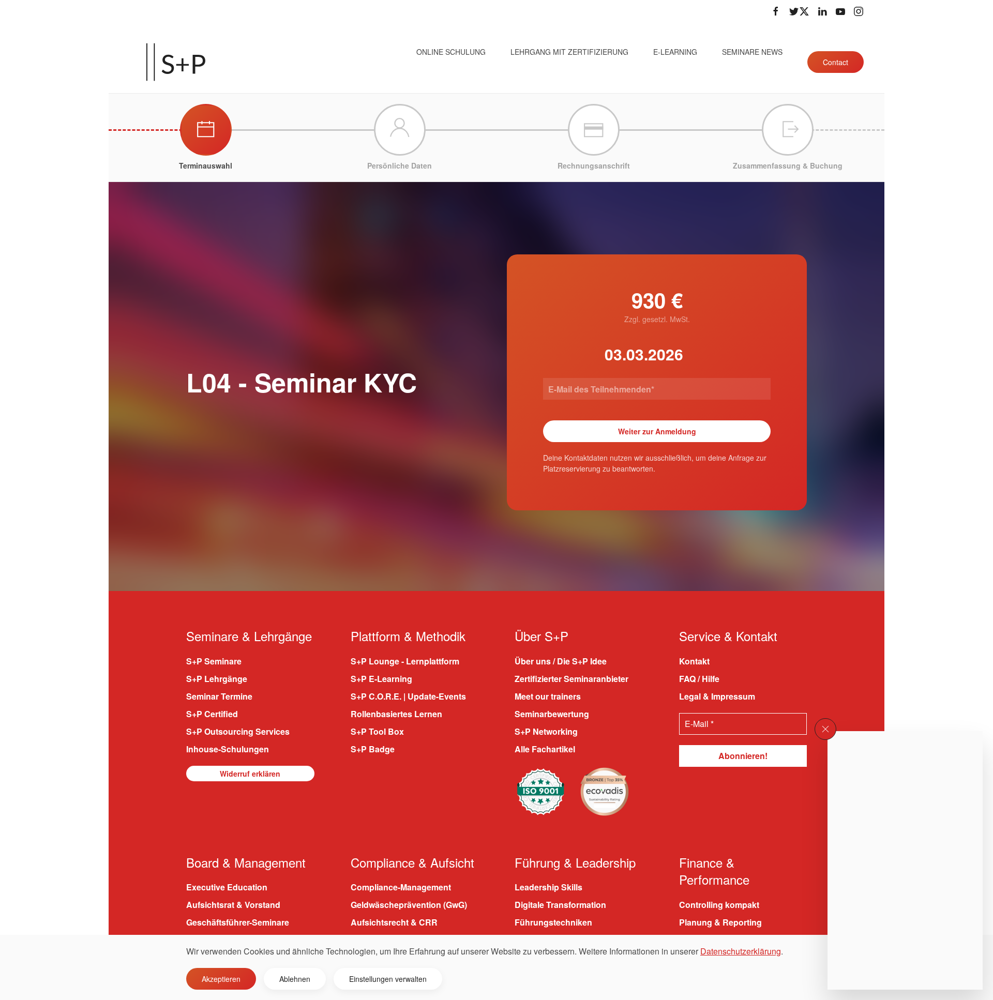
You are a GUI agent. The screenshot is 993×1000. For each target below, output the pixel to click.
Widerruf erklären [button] (250, 773)
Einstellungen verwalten (388, 979)
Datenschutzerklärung (740, 951)
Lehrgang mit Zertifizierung (569, 52)
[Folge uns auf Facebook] (776, 11)
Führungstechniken (553, 922)
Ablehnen (294, 979)
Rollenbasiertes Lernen (396, 714)
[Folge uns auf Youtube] (840, 11)
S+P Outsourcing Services (238, 731)
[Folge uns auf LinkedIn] (822, 11)
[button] (825, 729)
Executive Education (226, 887)
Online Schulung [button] (451, 52)
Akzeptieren (221, 979)
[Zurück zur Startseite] (175, 62)
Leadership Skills (548, 887)
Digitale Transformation (560, 905)
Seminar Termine (219, 696)
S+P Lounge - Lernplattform (405, 661)
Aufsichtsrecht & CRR (394, 922)
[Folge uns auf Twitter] (799, 11)
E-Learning (675, 52)
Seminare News (752, 52)
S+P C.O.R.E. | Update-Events (408, 696)
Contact (835, 62)
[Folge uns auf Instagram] (858, 11)
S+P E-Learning (381, 679)
